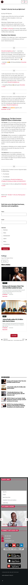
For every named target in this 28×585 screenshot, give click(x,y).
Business (5, 230)
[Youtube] (14, 545)
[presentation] (1, 519)
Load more (14, 335)
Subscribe (5, 249)
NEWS (4, 316)
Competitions (6, 244)
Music (4, 241)
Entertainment (6, 235)
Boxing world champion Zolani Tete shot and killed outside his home (13, 287)
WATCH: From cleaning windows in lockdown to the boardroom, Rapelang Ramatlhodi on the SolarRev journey (16, 406)
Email (3, 219)
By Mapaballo (5, 294)
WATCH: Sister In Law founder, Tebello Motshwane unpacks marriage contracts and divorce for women (16, 400)
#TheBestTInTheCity (6, 181)
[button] (8, 528)
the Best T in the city (8, 28)
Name (2, 211)
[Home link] (2, 1)
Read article (6, 296)
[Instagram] (17, 545)
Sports (4, 238)
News (4, 232)
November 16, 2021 (6, 109)
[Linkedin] (21, 545)
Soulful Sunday (9, 522)
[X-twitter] (10, 545)
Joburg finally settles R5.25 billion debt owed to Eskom (13, 320)
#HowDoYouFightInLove (7, 51)
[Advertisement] (14, 357)
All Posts (5, 261)
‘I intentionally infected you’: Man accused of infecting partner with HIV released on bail (16, 394)
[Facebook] (6, 545)
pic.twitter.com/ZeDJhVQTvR (18, 181)
